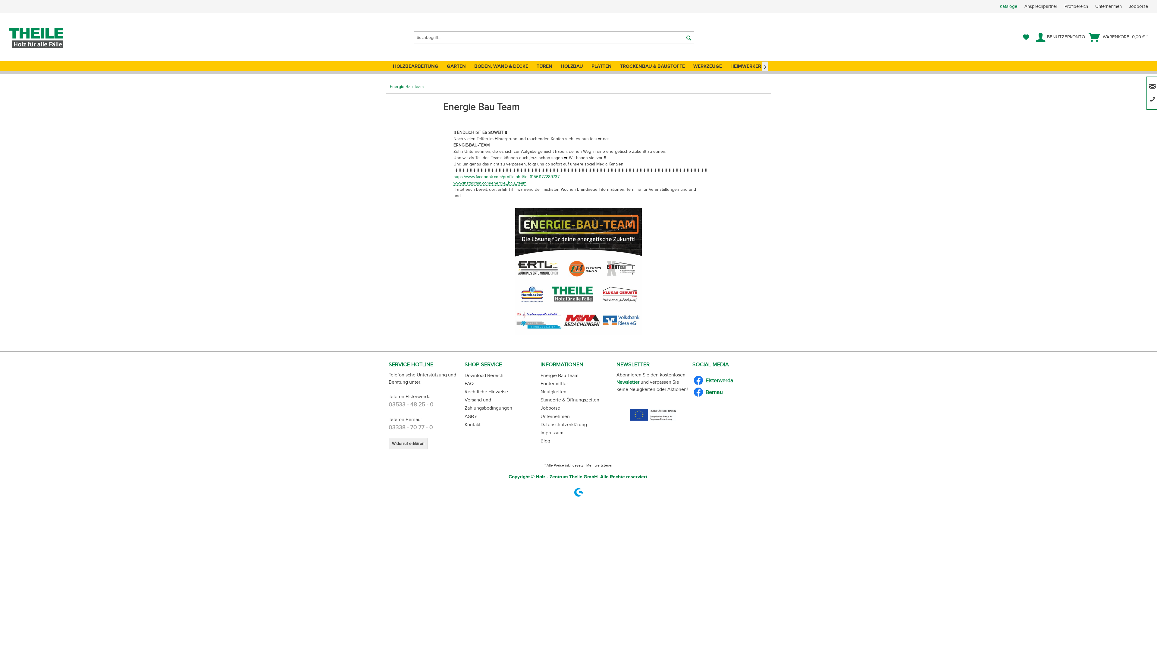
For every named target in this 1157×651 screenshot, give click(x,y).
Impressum (552, 432)
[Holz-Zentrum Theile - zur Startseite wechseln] (46, 38)
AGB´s (471, 416)
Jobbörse (1138, 6)
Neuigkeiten (553, 391)
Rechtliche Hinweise (486, 391)
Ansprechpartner (1041, 6)
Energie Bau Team (559, 375)
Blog (545, 440)
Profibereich (1077, 6)
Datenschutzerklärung (564, 424)
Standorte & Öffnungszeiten (570, 399)
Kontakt (473, 424)
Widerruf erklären (408, 443)
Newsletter (627, 382)
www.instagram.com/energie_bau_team (489, 183)
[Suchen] (688, 37)
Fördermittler (554, 383)
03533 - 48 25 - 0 (411, 404)
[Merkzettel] (1026, 37)
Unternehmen (1109, 6)
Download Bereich (484, 375)
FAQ (469, 383)
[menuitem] (1078, 6)
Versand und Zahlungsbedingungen (488, 403)
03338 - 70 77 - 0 (411, 427)
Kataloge (1008, 6)
